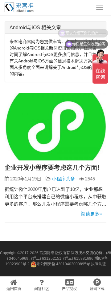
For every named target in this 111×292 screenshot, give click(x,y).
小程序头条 (63, 178)
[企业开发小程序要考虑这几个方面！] (55, 126)
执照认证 (98, 264)
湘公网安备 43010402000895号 (63, 264)
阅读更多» (91, 213)
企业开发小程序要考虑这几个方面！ (54, 167)
